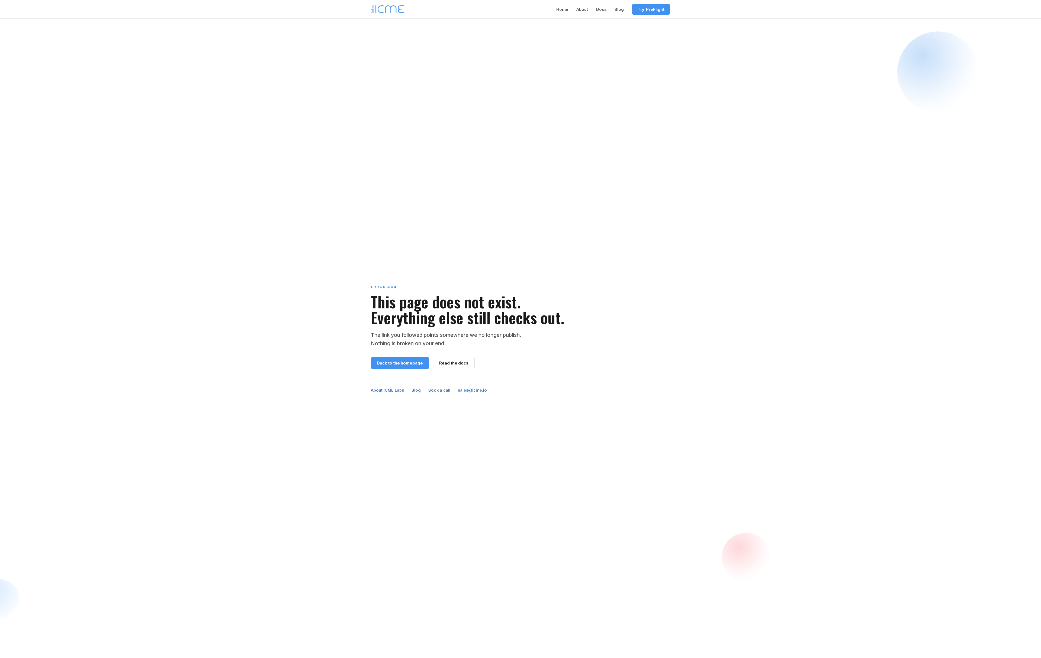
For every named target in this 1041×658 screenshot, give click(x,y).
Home (562, 9)
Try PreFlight (651, 9)
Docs (601, 9)
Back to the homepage (400, 363)
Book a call (439, 390)
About (582, 9)
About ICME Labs (387, 390)
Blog (619, 9)
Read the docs (453, 363)
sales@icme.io (472, 390)
